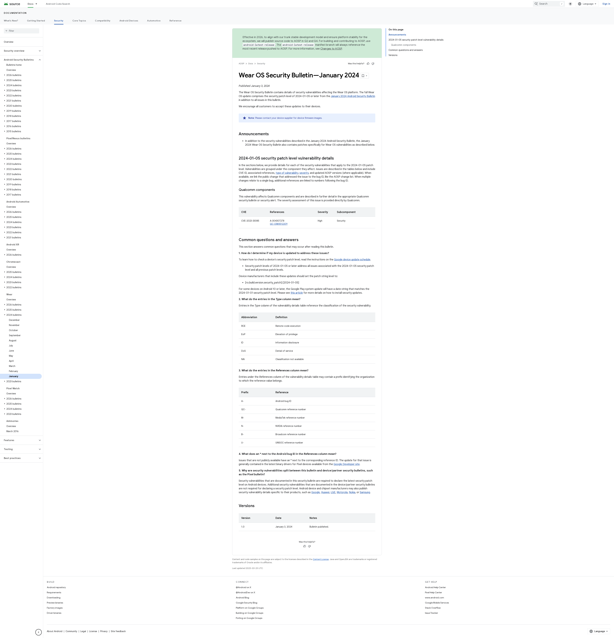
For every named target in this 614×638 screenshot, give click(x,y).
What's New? (11, 20)
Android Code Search (58, 3)
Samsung (365, 492)
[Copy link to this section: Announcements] (272, 134)
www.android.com (434, 597)
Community (71, 631)
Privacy (104, 631)
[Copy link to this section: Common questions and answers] (302, 240)
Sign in (606, 3)
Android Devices (128, 20)
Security (58, 20)
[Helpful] (368, 63)
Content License (321, 559)
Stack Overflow (433, 607)
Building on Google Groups (249, 612)
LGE (333, 492)
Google (315, 492)
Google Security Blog (246, 602)
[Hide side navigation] (38, 632)
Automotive (154, 20)
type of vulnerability (287, 173)
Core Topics (79, 20)
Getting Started (36, 20)
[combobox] (549, 4)
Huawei (325, 492)
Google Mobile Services (437, 602)
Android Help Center (435, 587)
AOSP (241, 63)
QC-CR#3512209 (278, 224)
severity (304, 173)
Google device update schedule (352, 259)
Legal (83, 631)
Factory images (55, 607)
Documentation (15, 13)
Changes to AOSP (331, 48)
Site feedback (118, 631)
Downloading (53, 597)
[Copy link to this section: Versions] (258, 506)
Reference (175, 20)
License (93, 631)
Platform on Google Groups (250, 607)
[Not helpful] (372, 63)
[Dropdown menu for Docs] (37, 4)
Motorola (342, 492)
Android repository (56, 587)
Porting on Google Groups (249, 618)
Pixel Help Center (433, 592)
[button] (19, 50)
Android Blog (242, 597)
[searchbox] (21, 30)
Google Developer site (347, 464)
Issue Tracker (431, 612)
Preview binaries (55, 602)
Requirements (54, 592)
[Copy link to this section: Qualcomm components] (278, 190)
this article (297, 292)
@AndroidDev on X (245, 592)
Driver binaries (54, 612)
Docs (30, 3)
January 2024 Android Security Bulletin (353, 96)
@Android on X (243, 587)
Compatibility (102, 20)
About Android (54, 631)
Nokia (352, 492)
